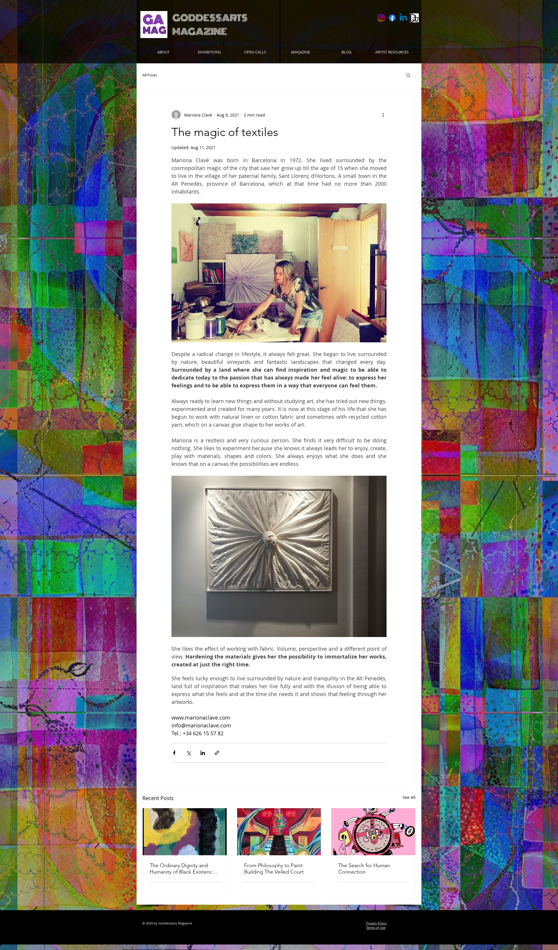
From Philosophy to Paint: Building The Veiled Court (274, 868)
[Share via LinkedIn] (202, 753)
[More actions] (383, 114)
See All (409, 797)
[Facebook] (392, 17)
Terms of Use (375, 927)
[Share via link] (217, 753)
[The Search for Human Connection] (373, 831)
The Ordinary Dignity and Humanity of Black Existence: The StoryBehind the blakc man (183, 868)
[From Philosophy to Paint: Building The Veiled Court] (279, 831)
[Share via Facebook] (174, 753)
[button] (408, 75)
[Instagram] (381, 17)
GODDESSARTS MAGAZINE (210, 24)
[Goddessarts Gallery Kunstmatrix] (414, 17)
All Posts (149, 75)
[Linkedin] (403, 17)
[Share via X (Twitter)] (188, 753)
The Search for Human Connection (364, 868)
